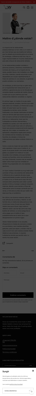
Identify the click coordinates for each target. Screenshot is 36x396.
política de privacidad (16, 384)
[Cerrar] (33, 371)
